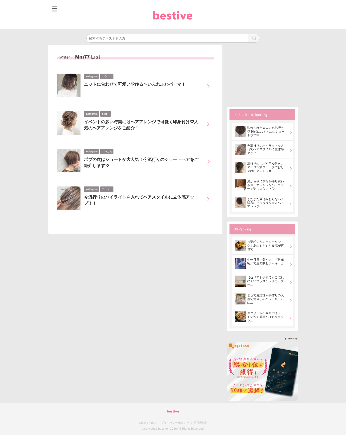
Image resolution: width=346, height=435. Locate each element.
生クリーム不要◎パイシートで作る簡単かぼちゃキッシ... (265, 316)
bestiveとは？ (148, 422)
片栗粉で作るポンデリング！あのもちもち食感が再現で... (265, 245)
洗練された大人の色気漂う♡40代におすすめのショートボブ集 (266, 131)
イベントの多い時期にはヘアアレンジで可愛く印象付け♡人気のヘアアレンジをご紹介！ (141, 124)
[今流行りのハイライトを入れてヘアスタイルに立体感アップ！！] (240, 149)
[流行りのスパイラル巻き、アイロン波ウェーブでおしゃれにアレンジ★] (240, 167)
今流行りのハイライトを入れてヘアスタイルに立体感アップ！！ (139, 200)
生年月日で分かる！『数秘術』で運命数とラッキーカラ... (265, 263)
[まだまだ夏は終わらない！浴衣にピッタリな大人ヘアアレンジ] (240, 202)
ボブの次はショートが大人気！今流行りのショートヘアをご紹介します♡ (141, 162)
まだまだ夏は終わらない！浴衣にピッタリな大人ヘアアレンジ (265, 202)
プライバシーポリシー (175, 422)
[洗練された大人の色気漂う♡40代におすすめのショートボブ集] (240, 131)
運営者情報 (200, 422)
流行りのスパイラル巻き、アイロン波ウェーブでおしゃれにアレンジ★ (265, 167)
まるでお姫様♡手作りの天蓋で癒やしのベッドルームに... (265, 298)
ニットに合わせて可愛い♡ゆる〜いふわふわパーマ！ (135, 84)
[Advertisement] (262, 74)
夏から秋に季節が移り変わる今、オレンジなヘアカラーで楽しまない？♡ (265, 184)
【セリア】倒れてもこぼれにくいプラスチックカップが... (265, 280)
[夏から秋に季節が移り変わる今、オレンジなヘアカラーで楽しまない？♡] (240, 184)
